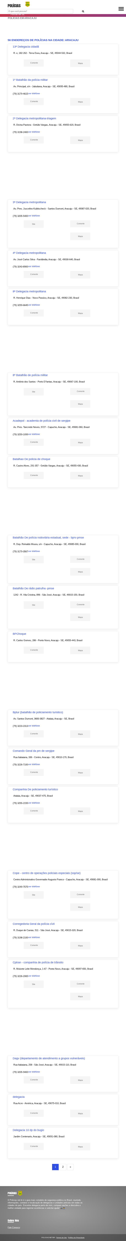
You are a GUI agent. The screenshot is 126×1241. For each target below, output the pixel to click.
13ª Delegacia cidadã (26, 46)
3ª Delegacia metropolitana (29, 202)
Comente (34, 63)
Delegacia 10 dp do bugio (28, 1130)
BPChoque (19, 633)
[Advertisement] (63, 29)
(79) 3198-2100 (20, 937)
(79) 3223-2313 (20, 726)
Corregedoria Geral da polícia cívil (34, 923)
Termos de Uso (61, 1237)
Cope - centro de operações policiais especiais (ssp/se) (47, 873)
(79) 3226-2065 (20, 976)
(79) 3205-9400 (20, 1072)
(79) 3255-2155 (20, 803)
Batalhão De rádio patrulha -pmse (33, 588)
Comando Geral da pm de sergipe (33, 750)
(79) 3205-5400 (20, 216)
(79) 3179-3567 (20, 551)
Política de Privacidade (76, 1237)
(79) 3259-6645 (20, 305)
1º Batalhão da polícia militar (30, 79)
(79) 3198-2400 (20, 132)
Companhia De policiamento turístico (35, 789)
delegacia (19, 1096)
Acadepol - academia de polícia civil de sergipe (41, 420)
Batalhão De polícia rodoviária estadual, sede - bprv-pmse (48, 537)
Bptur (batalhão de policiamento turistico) (38, 712)
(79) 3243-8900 (20, 266)
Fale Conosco (14, 1227)
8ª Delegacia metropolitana (29, 291)
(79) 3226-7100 (20, 764)
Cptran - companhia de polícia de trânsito (38, 962)
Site (33, 224)
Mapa (80, 63)
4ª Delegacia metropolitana (29, 252)
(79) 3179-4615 (20, 93)
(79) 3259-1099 (20, 434)
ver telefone (34, 93)
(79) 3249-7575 (20, 886)
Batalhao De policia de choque (31, 459)
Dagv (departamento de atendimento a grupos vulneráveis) (49, 1058)
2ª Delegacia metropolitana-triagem (34, 118)
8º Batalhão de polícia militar (30, 375)
